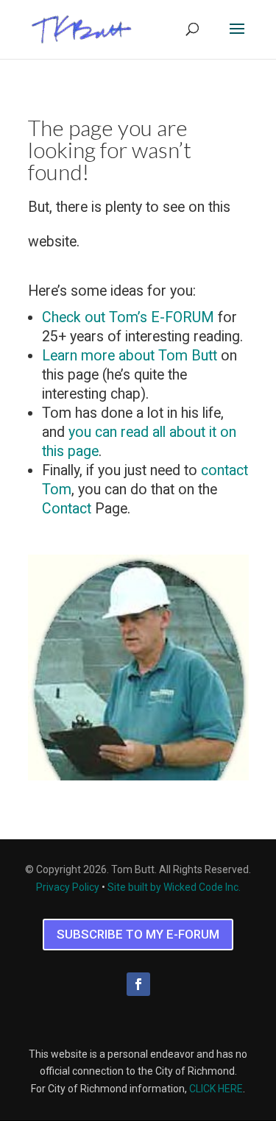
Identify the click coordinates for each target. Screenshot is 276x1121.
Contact (66, 508)
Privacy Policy (67, 887)
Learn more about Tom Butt (129, 355)
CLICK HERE (216, 1089)
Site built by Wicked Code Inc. (174, 887)
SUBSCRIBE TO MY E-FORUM (138, 934)
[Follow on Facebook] (138, 984)
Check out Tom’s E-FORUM (128, 317)
